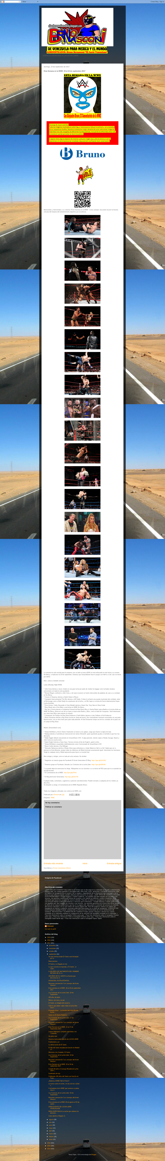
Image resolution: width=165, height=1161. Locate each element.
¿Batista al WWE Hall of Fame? (58, 1081)
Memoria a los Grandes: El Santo (59, 1052)
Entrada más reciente (53, 863)
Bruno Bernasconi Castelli (52, 880)
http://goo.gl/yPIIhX (70, 772)
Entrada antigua (114, 863)
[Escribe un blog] (72, 795)
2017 (49, 943)
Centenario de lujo (54, 1073)
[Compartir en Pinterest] (79, 795)
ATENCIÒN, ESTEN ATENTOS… (59, 980)
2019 (49, 937)
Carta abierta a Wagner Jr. (56, 1116)
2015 (49, 1146)
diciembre (52, 945)
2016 (49, 1143)
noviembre (52, 948)
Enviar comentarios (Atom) (62, 868)
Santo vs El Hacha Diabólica (57, 1015)
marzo (51, 1134)
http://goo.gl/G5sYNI (71, 777)
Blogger (93, 1154)
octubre (51, 951)
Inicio (85, 863)
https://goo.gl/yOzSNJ (98, 760)
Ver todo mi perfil (50, 929)
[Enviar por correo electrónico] (70, 795)
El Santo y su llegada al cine (57, 964)
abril (50, 1131)
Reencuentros (52, 961)
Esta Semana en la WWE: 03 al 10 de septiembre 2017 (60, 1065)
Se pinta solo (52, 1036)
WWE (53, 797)
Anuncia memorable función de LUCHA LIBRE (63, 1039)
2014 (49, 1149)
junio (51, 1125)
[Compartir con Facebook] (76, 795)
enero (51, 1139)
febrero (51, 1136)
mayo (51, 1128)
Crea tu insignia (64, 880)
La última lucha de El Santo (57, 1045)
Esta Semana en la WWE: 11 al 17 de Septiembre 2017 (60, 1028)
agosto (51, 1119)
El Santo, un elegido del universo (59, 1003)
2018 (49, 940)
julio (50, 1122)
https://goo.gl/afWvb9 (98, 764)
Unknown (50, 926)
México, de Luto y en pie (56, 1000)
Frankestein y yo (53, 1042)
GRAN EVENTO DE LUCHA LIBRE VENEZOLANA (60, 1107)
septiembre (53, 954)
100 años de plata (54, 997)
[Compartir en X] (74, 795)
